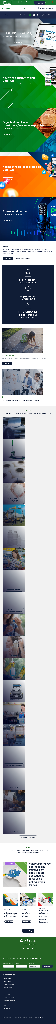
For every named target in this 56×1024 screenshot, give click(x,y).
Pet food (13, 809)
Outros (14, 480)
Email (17, 963)
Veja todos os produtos (28, 837)
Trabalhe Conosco (9, 984)
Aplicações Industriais (13, 436)
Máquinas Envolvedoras (14, 458)
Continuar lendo (33, 889)
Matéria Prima (14, 787)
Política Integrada (39, 1017)
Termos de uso (18, 1017)
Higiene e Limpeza (13, 721)
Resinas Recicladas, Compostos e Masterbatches (14, 500)
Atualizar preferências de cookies (12, 1020)
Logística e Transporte (14, 743)
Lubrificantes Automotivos (14, 765)
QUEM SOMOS (7, 978)
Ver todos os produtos (10, 1000)
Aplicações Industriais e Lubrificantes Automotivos (14, 610)
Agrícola (13, 524)
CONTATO (7, 1008)
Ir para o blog (28, 931)
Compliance (7, 981)
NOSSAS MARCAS (8, 987)
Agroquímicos (14, 546)
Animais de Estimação (13, 590)
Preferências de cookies (27, 1017)
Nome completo (8, 963)
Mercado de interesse (32, 962)
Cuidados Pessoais (14, 655)
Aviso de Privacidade (7, 1017)
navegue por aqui (9, 975)
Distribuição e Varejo (14, 677)
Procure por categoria (9, 997)
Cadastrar (47, 966)
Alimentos (14, 568)
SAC (5, 1005)
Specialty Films (13, 831)
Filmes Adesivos (14, 699)
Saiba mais (17, 42)
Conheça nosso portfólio (22, 258)
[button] (24, 8)
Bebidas (13, 633)
